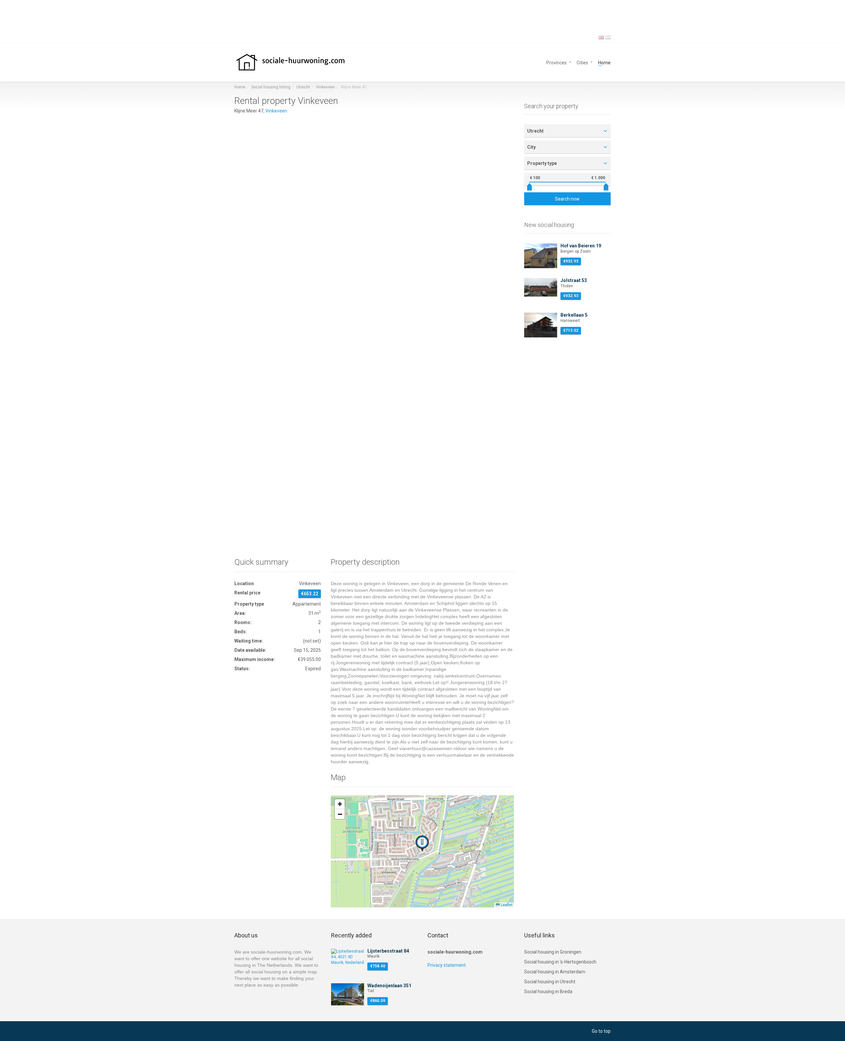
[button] (422, 843)
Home (604, 62)
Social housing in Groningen (552, 952)
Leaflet (506, 905)
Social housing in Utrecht (549, 981)
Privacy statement (446, 965)
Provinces (556, 62)
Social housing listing (270, 87)
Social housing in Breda (548, 991)
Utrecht (303, 87)
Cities (582, 62)
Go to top (601, 1031)
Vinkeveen (325, 87)
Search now (567, 199)
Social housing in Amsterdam (554, 971)
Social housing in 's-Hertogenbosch (560, 961)
